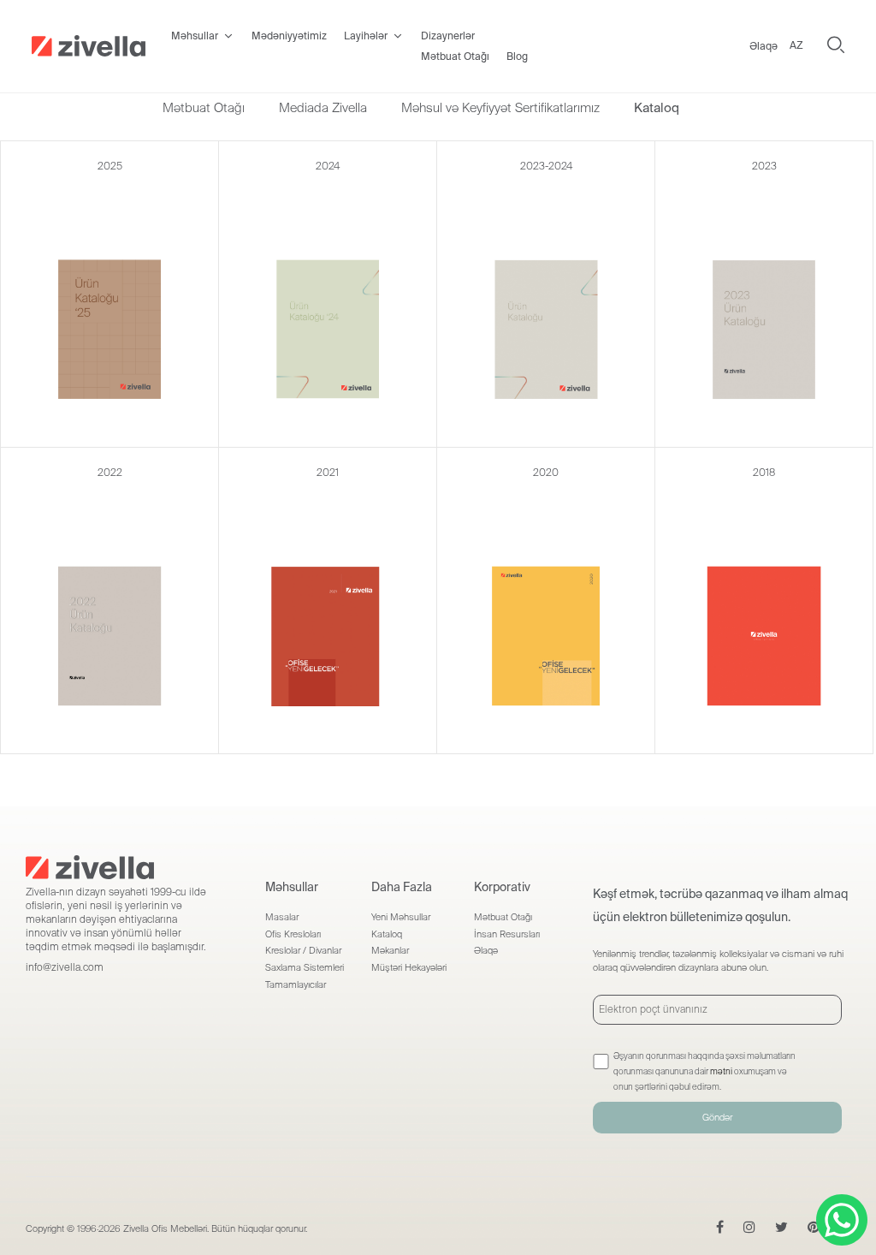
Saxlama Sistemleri (304, 967)
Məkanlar (390, 950)
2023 (764, 166)
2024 (328, 166)
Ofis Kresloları (293, 934)
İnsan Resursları (507, 934)
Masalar (282, 917)
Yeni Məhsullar (400, 917)
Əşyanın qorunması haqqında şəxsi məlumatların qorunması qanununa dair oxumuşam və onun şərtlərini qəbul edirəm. (704, 1071)
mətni (721, 1071)
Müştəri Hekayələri (409, 967)
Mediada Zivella (323, 107)
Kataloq (656, 107)
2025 (110, 166)
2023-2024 (546, 166)
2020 (546, 472)
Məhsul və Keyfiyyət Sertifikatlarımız (500, 107)
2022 (110, 472)
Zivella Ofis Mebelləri (165, 1228)
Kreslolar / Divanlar (303, 950)
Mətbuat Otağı (204, 107)
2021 (328, 472)
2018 (764, 472)
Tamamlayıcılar (295, 984)
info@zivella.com (65, 967)
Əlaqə (763, 46)
